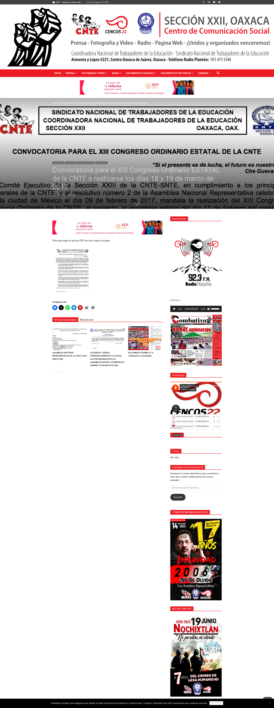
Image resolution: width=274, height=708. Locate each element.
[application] (196, 309)
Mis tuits (174, 457)
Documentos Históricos (176, 73)
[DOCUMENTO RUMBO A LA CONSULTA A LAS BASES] (145, 338)
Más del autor (87, 320)
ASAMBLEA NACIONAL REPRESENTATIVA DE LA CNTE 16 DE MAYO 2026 (69, 355)
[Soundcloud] (208, 2)
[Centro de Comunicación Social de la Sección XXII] (137, 36)
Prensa (70, 73)
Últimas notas (101, 163)
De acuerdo (216, 703)
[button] (218, 73)
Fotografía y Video (93, 73)
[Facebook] (203, 2)
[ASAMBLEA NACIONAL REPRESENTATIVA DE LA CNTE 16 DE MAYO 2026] (69, 338)
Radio (115, 73)
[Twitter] (214, 2)
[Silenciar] (208, 308)
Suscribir (178, 497)
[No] (270, 703)
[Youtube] (219, 2)
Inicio (58, 73)
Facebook (177, 435)
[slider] (215, 308)
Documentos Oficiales (140, 73)
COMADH (203, 73)
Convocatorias (58, 163)
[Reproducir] (174, 308)
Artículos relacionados (65, 320)
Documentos (70, 163)
